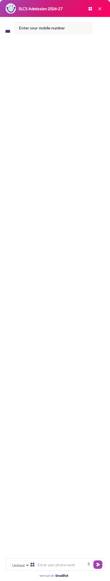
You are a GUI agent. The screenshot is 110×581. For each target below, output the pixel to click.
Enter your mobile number (42, 27)
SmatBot (61, 575)
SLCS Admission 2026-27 (41, 8)
